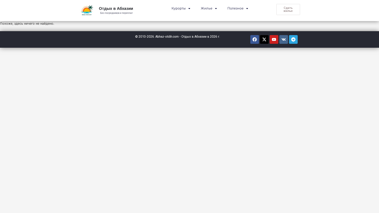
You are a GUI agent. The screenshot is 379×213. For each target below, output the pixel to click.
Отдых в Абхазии (116, 9)
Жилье (206, 8)
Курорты (179, 8)
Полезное (235, 8)
